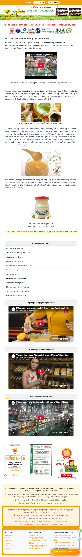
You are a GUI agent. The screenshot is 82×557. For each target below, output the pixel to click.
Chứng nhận (8, 540)
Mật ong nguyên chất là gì (15, 248)
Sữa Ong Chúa (51, 96)
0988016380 (54, 2)
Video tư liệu (8, 546)
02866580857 (21, 521)
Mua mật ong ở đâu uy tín (14, 261)
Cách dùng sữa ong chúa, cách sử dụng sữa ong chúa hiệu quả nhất (46, 232)
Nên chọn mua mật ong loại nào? (17, 295)
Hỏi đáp (7, 548)
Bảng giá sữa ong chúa (37, 543)
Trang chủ (8, 535)
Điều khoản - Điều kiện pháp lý (64, 545)
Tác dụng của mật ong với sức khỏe (18, 270)
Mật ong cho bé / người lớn (15, 283)
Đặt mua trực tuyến (35, 548)
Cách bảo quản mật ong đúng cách (18, 287)
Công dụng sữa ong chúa (38, 546)
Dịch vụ (7, 543)
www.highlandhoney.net (30, 524)
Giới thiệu (7, 538)
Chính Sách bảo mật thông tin (64, 542)
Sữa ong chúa (10, 91)
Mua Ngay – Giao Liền (66, 552)
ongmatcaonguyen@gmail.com (52, 524)
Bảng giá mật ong (35, 535)
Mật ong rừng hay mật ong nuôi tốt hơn (19, 265)
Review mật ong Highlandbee (16, 278)
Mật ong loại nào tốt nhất (14, 257)
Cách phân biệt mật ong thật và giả (18, 253)
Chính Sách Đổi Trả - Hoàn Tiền (65, 535)
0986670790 (39, 2)
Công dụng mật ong (36, 538)
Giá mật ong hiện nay (13, 274)
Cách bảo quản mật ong (37, 540)
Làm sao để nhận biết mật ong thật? (18, 291)
